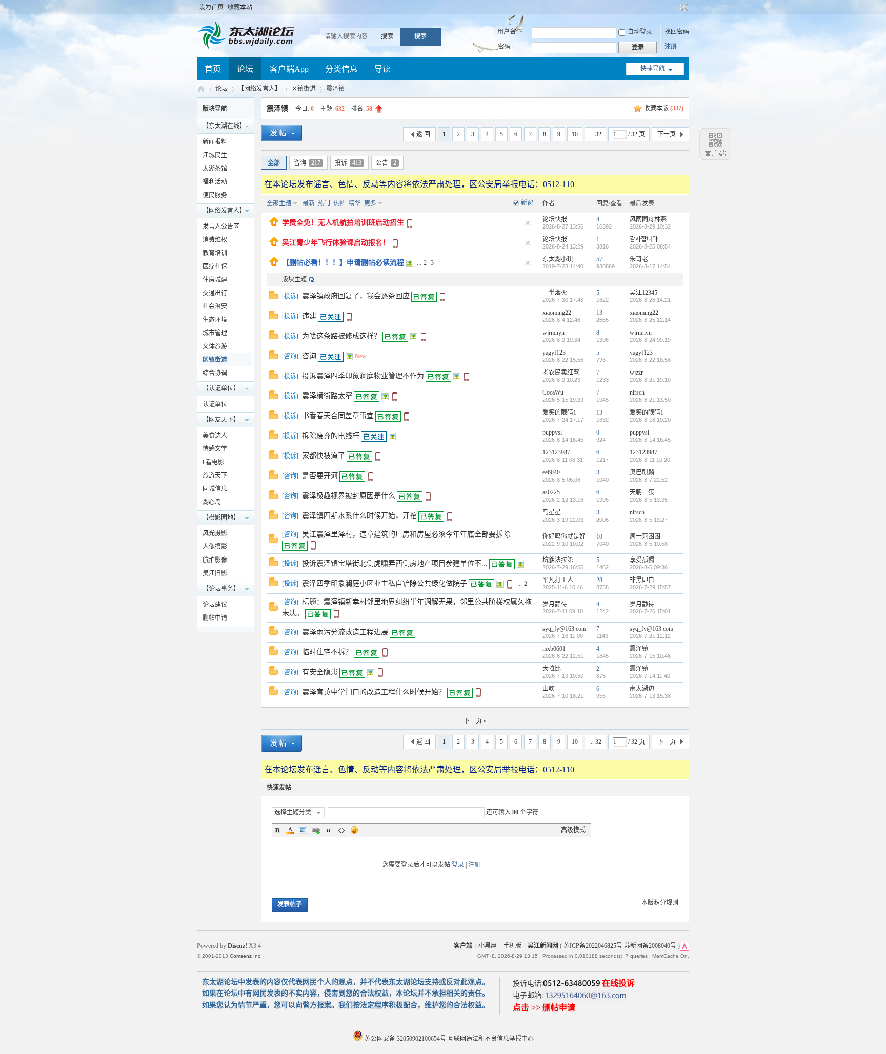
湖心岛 (212, 502)
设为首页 (211, 7)
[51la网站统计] (684, 945)
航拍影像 (215, 560)
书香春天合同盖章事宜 (338, 416)
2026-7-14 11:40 (650, 676)
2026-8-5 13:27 (649, 519)
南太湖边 (642, 688)
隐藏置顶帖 (528, 223)
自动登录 (640, 31)
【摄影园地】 (221, 517)
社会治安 (215, 306)
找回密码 (676, 31)
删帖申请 (215, 618)
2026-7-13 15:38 (650, 696)
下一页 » (475, 721)
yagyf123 (554, 352)
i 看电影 (213, 462)
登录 (458, 865)
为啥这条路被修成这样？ (341, 336)
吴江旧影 (215, 573)
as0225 (551, 492)
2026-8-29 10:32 (650, 226)
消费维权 (215, 239)
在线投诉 (618, 983)
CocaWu (552, 392)
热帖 (339, 203)
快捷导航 (652, 68)
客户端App (289, 69)
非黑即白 (642, 580)
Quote (329, 830)
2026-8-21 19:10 (650, 380)
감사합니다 (644, 239)
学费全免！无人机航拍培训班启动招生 (343, 222)
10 (575, 134)
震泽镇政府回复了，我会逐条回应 (356, 296)
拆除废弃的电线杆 (330, 436)
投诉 (348, 163)
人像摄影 (215, 546)
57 (599, 259)
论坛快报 (554, 219)
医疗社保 (215, 266)
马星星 (551, 512)
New (361, 356)
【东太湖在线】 (224, 126)
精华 (355, 203)
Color (290, 830)
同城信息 (215, 488)
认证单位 (215, 404)
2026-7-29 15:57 (650, 587)
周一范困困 (645, 536)
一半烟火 (554, 292)
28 (599, 580)
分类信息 (341, 69)
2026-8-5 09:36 (649, 567)
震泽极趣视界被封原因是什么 (348, 496)
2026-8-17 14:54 (650, 266)
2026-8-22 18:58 (650, 360)
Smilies (354, 830)
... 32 (595, 134)
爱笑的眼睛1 (559, 412)
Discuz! (237, 945)
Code (341, 830)
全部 (274, 163)
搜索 (387, 36)
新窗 (527, 202)
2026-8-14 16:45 (650, 440)
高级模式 (573, 830)
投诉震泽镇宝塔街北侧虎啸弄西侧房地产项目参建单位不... (395, 563)
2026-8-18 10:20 (650, 420)
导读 (382, 69)
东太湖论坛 (201, 88)
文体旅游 (215, 346)
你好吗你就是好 (564, 536)
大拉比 (551, 668)
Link (316, 830)
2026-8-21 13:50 (650, 400)
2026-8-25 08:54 (650, 246)
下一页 (666, 134)
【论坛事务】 (221, 588)
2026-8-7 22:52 (649, 480)
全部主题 (279, 203)
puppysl (552, 432)
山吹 (548, 688)
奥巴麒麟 (642, 472)
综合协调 (215, 373)
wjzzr (636, 372)
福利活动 (215, 181)
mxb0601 (554, 648)
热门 (324, 203)
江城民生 (215, 155)
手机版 (512, 945)
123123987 (556, 452)
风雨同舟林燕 (648, 219)
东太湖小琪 (557, 259)
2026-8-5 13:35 (649, 500)
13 (599, 312)
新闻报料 (215, 142)
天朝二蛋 (642, 492)
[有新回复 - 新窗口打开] (273, 297)
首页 (213, 69)
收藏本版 (663, 108)
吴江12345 (643, 292)
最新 (309, 203)
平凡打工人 (557, 580)
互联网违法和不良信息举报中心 (491, 1038)
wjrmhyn (553, 332)
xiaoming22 (556, 312)
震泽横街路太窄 (327, 396)
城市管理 (215, 333)
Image (303, 830)
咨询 (307, 163)
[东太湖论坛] (248, 48)
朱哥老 (639, 259)
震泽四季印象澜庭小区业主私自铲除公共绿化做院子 (384, 583)
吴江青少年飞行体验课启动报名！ (336, 242)
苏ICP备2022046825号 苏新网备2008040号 (619, 945)
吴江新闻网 (543, 945)
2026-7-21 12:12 (650, 636)
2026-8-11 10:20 (650, 460)
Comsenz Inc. (246, 956)
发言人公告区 (221, 226)
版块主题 (294, 279)
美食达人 (215, 435)
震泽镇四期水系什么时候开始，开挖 (359, 516)
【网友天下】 (221, 419)
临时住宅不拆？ (327, 652)
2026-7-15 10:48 (650, 656)
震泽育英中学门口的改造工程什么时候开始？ (374, 692)
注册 (670, 46)
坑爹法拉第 (557, 560)
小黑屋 (487, 945)
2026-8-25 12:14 (650, 320)
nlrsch (637, 392)
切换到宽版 (683, 7)
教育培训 (215, 253)
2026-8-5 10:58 (649, 544)
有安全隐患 (320, 672)
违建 (309, 316)
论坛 (245, 69)
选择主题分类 (292, 812)
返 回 (423, 134)
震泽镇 (277, 108)
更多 (370, 203)
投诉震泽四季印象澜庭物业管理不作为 (363, 376)
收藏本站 (240, 7)
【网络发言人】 (259, 88)
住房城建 (215, 279)
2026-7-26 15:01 (650, 611)
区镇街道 (303, 88)
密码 (504, 46)
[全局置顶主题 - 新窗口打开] (273, 224)
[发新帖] (281, 134)
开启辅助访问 (674, 7)
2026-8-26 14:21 (650, 300)
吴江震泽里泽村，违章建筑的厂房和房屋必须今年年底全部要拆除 (406, 534)
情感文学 (215, 448)
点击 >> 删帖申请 (544, 1007)
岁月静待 (554, 604)
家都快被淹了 (323, 456)
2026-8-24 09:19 (650, 340)
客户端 (463, 945)
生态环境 (215, 319)
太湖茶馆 (215, 168)
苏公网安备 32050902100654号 (405, 1038)
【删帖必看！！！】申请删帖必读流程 (343, 262)
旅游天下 (215, 475)
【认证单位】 (221, 388)
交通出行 (215, 293)
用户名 (506, 31)
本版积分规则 (659, 902)
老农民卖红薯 (560, 372)
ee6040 (551, 472)
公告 (386, 163)
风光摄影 (215, 533)
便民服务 (215, 195)
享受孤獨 (642, 560)
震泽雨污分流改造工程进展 (345, 632)
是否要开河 (320, 476)
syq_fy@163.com (564, 628)
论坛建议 (215, 604)
